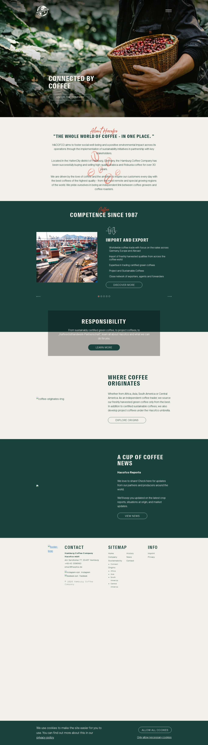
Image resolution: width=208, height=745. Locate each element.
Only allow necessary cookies (154, 737)
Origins (112, 567)
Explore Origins (127, 420)
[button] (38, 296)
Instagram (85, 572)
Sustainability (115, 560)
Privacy (151, 557)
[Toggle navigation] (169, 11)
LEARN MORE (104, 347)
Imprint (151, 553)
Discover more (124, 285)
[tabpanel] (104, 257)
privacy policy (45, 738)
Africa (113, 571)
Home (111, 553)
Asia (112, 574)
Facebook (83, 576)
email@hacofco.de (73, 567)
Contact (130, 560)
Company (112, 557)
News (129, 557)
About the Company (70, 97)
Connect (114, 564)
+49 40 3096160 (73, 563)
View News (132, 516)
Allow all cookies (155, 730)
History (130, 553)
